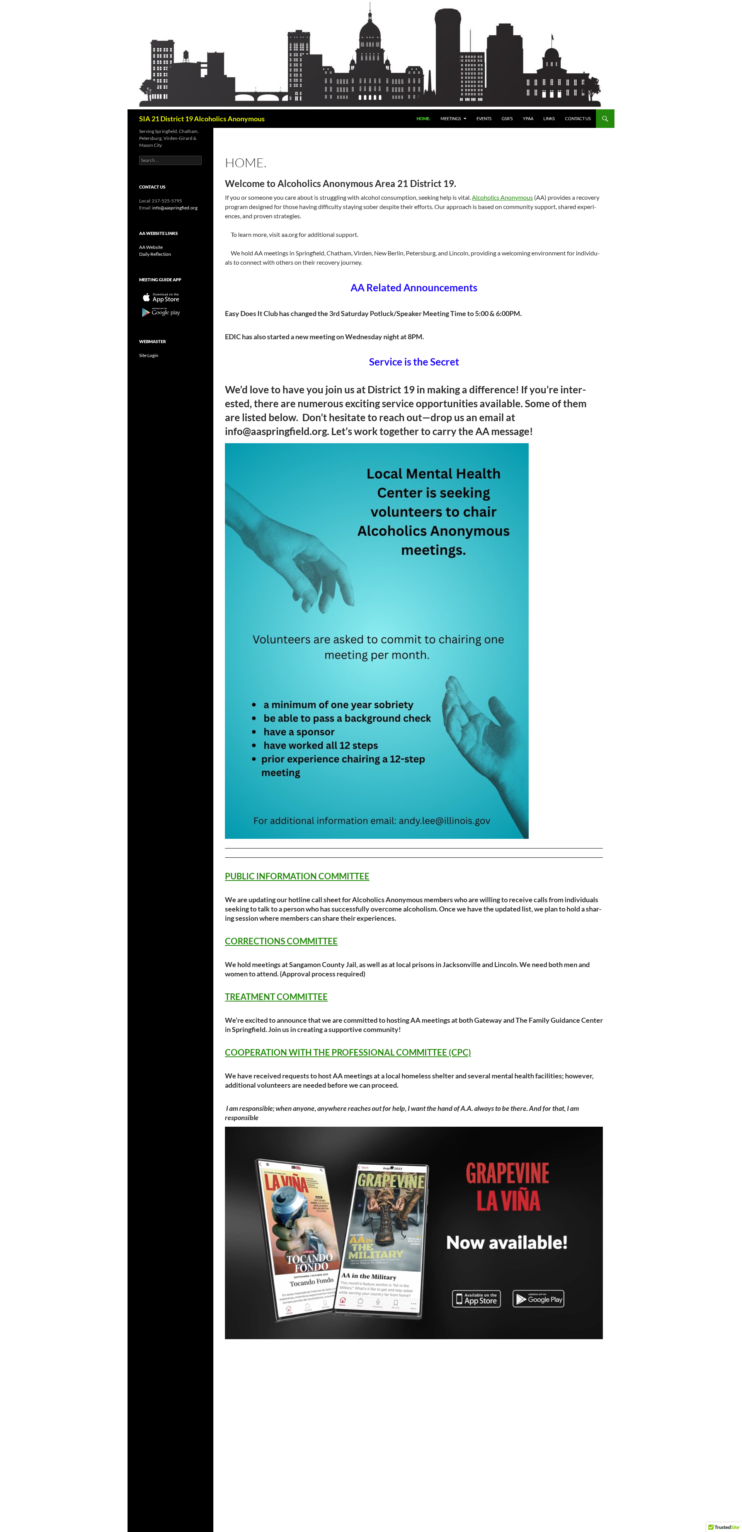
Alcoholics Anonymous (502, 197)
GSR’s (507, 118)
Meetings (451, 118)
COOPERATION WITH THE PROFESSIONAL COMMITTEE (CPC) (348, 1052)
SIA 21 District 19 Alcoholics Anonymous (202, 118)
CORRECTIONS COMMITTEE (281, 941)
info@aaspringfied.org (174, 208)
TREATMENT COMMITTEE (276, 996)
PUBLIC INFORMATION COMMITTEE (297, 876)
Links (549, 118)
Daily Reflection (155, 254)
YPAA (528, 118)
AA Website (151, 247)
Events (484, 118)
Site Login (148, 355)
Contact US (578, 118)
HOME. (424, 118)
